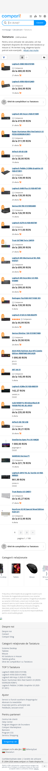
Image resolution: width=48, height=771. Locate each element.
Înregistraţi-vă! (10, 741)
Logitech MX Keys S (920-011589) (16, 677)
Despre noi (7, 631)
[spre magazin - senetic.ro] (6, 390)
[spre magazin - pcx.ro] (6, 355)
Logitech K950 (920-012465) (14, 674)
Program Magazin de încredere (16, 724)
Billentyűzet (31, 749)
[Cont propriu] (45, 16)
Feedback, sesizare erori (12, 707)
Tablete (16, 577)
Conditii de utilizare (32, 759)
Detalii (14, 364)
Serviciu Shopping (10, 735)
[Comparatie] (35, 16)
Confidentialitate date (11, 759)
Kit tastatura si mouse (12, 656)
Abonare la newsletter (12, 702)
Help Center (7, 722)
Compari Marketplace (11, 727)
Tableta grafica (8, 659)
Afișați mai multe (31, 50)
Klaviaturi (10, 752)
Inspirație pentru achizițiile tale (16, 705)
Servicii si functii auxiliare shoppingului (19, 699)
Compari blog (8, 636)
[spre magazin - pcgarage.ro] (6, 443)
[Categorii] (31, 16)
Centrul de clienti (9, 719)
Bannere (6, 730)
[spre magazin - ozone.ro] (6, 477)
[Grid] (26, 57)
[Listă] (22, 57)
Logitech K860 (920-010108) (14, 672)
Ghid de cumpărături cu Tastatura (22, 101)
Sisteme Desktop (9, 648)
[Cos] (40, 16)
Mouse (32, 577)
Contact (5, 634)
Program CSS (7, 732)
